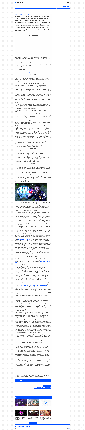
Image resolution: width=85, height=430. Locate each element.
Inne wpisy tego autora (18, 383)
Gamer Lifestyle (21, 385)
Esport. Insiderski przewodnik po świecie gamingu (44, 387)
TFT (19, 8)
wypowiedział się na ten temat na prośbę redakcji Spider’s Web (36, 296)
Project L (39, 8)
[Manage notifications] (82, 427)
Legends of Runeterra (23, 8)
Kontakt (16, 426)
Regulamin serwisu (21, 426)
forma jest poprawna (24, 239)
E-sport (16, 385)
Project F (35, 8)
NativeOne (33, 421)
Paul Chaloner (42, 388)
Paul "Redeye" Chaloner (48, 388)
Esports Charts (31, 205)
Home (16, 8)
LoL (17, 8)
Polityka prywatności (27, 426)
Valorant (32, 8)
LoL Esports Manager (45, 8)
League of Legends (66, 6)
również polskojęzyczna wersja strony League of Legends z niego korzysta (35, 285)
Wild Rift (29, 8)
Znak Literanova (37, 388)
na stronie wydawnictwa (29, 72)
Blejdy (69, 428)
